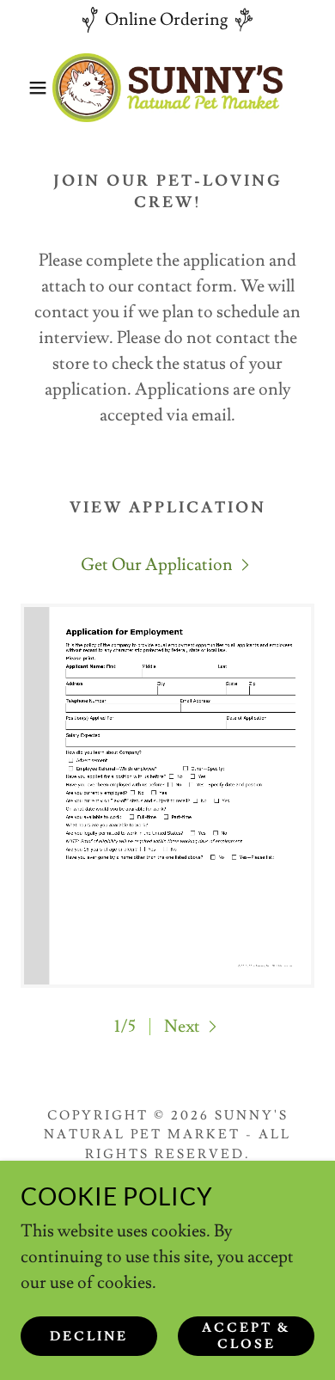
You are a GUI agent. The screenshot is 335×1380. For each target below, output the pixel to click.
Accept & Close (246, 1336)
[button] (26, 88)
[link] (167, 87)
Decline (89, 1336)
